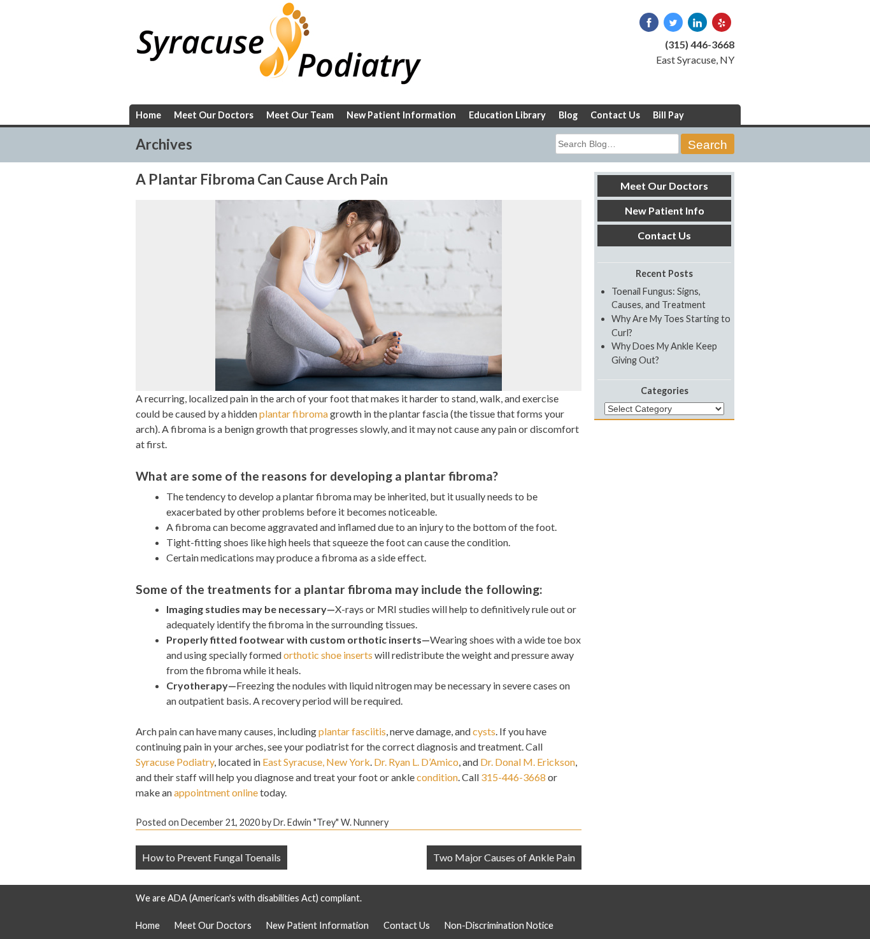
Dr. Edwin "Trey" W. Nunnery (331, 822)
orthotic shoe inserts (328, 655)
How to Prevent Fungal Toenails (211, 857)
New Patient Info (664, 210)
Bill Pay (668, 114)
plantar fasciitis (352, 731)
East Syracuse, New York (316, 762)
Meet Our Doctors (213, 114)
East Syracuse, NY (695, 59)
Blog (568, 114)
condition (437, 777)
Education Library (507, 114)
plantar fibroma (293, 413)
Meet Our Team (300, 114)
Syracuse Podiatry (175, 762)
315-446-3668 (513, 777)
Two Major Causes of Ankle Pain (504, 857)
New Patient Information (401, 114)
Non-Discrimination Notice (499, 925)
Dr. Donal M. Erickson (527, 762)
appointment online (216, 792)
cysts (484, 731)
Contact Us (615, 114)
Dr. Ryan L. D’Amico (416, 762)
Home (148, 114)
